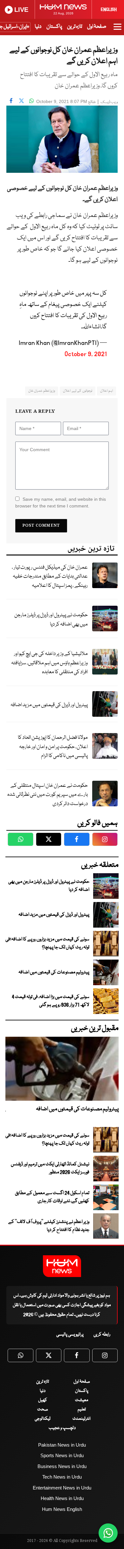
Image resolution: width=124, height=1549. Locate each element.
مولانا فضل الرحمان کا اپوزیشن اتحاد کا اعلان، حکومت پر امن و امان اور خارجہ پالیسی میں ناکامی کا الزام (53, 747)
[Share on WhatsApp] (31, 101)
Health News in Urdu (62, 1498)
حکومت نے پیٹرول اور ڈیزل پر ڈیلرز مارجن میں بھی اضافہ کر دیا (51, 619)
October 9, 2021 (86, 354)
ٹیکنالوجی (43, 1418)
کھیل (42, 1400)
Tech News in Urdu (62, 1477)
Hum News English (62, 1509)
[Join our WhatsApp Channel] (108, 1533)
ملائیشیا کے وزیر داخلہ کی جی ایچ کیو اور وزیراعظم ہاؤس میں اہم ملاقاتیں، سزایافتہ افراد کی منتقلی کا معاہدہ (49, 663)
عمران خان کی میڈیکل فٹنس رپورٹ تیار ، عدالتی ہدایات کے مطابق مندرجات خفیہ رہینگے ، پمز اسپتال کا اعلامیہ (50, 576)
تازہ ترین (74, 27)
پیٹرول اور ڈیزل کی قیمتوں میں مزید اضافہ (49, 705)
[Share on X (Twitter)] (21, 101)
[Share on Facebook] (11, 101)
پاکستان (54, 27)
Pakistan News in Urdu (62, 1445)
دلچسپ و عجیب (62, 1428)
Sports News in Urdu (62, 1455)
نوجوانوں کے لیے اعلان (77, 391)
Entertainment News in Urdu (62, 1487)
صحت (42, 1409)
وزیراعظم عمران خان (41, 391)
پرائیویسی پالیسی (70, 1334)
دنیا (38, 27)
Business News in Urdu (62, 1466)
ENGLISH (109, 9)
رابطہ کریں (101, 1334)
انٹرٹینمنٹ (81, 1418)
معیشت (81, 1400)
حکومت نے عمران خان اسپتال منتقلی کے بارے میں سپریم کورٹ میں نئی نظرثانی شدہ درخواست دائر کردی (47, 795)
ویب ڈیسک (109, 102)
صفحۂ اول (96, 27)
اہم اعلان (106, 391)
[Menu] (117, 29)
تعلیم (82, 1409)
